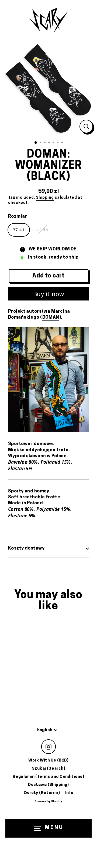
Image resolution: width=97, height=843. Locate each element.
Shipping (45, 198)
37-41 (19, 229)
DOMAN (50, 317)
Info (69, 793)
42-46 (42, 229)
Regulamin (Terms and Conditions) (48, 777)
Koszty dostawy (26, 548)
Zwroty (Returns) (41, 793)
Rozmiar (17, 216)
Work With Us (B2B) (48, 761)
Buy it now (48, 294)
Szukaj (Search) (48, 769)
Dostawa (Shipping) (48, 785)
